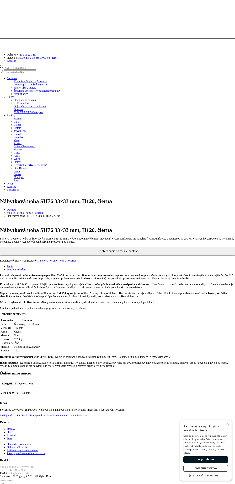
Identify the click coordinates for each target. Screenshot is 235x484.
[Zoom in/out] (1, 480)
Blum (17, 171)
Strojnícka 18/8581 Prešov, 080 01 (19, 466)
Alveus (18, 143)
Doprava (18, 109)
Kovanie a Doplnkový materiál (30, 81)
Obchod (11, 209)
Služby (10, 96)
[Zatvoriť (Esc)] (11, 480)
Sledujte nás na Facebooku (14, 415)
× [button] (227, 423)
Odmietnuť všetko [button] (206, 468)
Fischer (18, 118)
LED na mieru (21, 103)
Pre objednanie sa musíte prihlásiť (117, 251)
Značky (11, 115)
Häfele (17, 127)
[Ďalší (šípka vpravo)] (4, 483)
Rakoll (17, 134)
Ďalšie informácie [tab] (16, 269)
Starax (17, 161)
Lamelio (18, 137)
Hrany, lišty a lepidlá (25, 87)
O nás (10, 183)
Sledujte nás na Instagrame (44, 415)
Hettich (18, 149)
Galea (17, 152)
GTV (17, 121)
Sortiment (12, 78)
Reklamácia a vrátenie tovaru (22, 450)
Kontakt (11, 60)
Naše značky (21, 93)
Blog (9, 438)
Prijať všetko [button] (206, 459)
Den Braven (20, 168)
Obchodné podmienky (19, 444)
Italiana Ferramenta (24, 146)
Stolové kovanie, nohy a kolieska (25, 212)
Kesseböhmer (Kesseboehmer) (30, 165)
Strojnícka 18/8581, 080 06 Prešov (39, 57)
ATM (17, 155)
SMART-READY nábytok (28, 112)
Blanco (18, 124)
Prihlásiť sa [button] (13, 189)
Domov (11, 428)
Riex (16, 180)
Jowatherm (20, 130)
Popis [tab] (10, 266)
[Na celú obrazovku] (4, 480)
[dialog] (206, 450)
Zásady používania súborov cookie (26, 453)
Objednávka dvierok (25, 100)
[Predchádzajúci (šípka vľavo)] (1, 483)
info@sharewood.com (20, 473)
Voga (16, 140)
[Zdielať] (8, 480)
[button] (205, 475)
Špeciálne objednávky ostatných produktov (37, 90)
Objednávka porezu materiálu (30, 106)
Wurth (17, 158)
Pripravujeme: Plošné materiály (30, 84)
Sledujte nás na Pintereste (73, 415)
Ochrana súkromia (17, 447)
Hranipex (19, 177)
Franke (17, 174)
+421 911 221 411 (26, 54)
